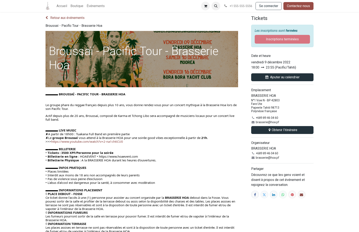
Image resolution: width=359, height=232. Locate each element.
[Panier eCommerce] (205, 6)
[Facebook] (255, 194)
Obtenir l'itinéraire (284, 130)
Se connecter (268, 6)
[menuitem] (62, 6)
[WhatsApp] (283, 194)
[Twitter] (264, 194)
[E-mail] (301, 194)
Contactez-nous (298, 6)
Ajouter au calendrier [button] (285, 77)
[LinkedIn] (274, 194)
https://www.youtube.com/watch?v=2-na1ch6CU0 (87, 141)
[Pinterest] (292, 194)
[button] (215, 6)
